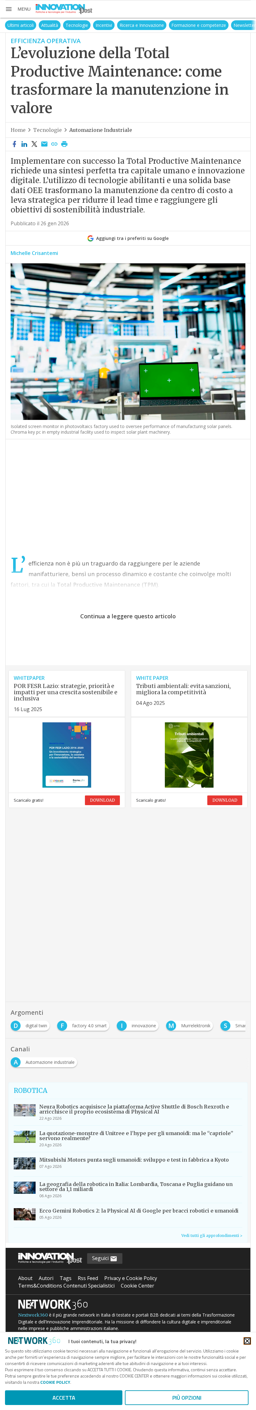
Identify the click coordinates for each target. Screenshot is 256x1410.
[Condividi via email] (44, 144)
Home (18, 130)
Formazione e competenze (191, 25)
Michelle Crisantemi (34, 253)
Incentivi (96, 25)
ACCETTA (63, 1397)
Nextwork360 (33, 1315)
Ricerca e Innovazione (134, 25)
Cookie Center (137, 1285)
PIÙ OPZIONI (186, 1397)
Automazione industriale (100, 130)
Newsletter (237, 25)
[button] (18, 9)
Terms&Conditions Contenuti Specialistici (66, 1285)
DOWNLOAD (102, 800)
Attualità (42, 25)
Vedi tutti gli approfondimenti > (211, 1235)
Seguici (101, 1258)
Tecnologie (69, 25)
